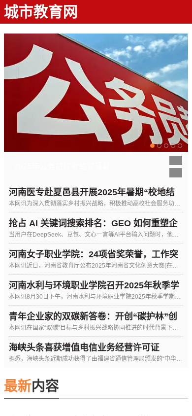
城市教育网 (41, 11)
